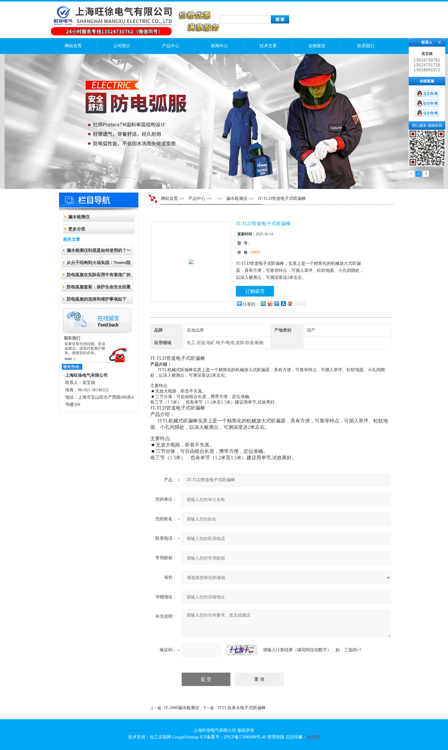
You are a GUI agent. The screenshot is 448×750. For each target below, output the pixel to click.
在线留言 (316, 46)
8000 (255, 252)
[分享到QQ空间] (263, 303)
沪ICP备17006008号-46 (245, 737)
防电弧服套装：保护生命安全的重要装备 (99, 289)
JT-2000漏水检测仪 (181, 708)
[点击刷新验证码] (241, 650)
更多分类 (76, 229)
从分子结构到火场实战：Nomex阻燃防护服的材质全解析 (99, 264)
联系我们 (365, 46)
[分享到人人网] (283, 303)
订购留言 (255, 291)
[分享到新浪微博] (269, 303)
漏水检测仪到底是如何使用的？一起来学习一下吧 (99, 252)
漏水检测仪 (79, 217)
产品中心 (170, 46)
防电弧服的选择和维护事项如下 (96, 299)
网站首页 (73, 46)
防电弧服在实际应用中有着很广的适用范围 (99, 276)
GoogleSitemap (185, 737)
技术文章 (268, 46)
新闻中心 (219, 46)
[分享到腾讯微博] (276, 303)
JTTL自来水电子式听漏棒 (242, 708)
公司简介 (121, 46)
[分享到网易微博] (289, 303)
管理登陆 (275, 737)
